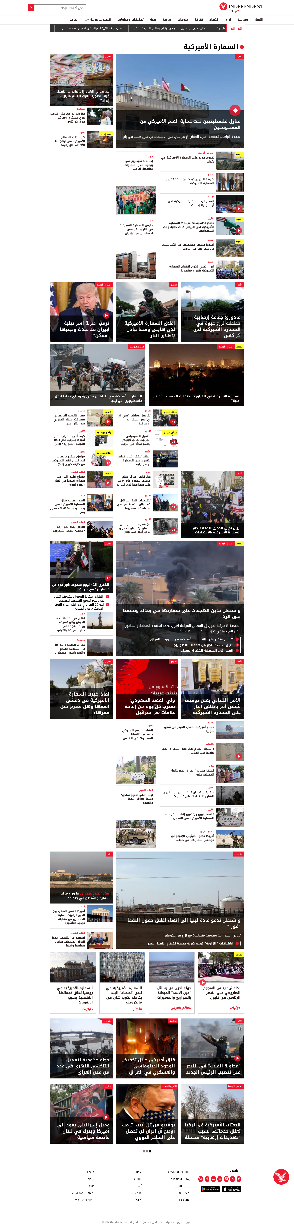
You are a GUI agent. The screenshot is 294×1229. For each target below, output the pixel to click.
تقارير (239, 57)
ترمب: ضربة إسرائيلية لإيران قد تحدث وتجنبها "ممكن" (84, 329)
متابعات (81, 109)
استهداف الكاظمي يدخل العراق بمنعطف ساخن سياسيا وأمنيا (68, 941)
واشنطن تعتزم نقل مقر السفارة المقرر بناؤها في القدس (187, 751)
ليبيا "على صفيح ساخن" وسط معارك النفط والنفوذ (137, 799)
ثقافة (199, 19)
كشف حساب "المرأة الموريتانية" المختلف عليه (192, 772)
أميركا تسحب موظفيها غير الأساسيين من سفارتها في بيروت (188, 247)
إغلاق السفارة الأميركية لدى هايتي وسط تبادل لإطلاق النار (149, 329)
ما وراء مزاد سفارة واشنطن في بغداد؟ (85, 895)
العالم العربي (78, 472)
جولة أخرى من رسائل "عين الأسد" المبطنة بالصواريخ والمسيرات (174, 993)
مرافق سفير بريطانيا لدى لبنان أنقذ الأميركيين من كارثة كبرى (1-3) (67, 460)
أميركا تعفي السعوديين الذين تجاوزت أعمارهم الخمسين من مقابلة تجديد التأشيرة (69, 917)
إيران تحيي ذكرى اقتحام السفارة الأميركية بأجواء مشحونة (191, 268)
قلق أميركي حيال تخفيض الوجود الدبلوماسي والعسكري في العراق (148, 1066)
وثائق (148, 472)
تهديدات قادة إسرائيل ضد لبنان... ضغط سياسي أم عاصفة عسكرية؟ (134, 504)
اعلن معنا (184, 1199)
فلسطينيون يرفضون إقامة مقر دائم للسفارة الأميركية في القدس (189, 816)
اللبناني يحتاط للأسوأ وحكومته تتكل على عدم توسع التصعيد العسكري (79, 599)
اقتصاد (214, 19)
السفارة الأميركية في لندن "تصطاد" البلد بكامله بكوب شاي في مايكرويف (124, 995)
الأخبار (258, 19)
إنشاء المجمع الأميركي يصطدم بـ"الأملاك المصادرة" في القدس (137, 734)
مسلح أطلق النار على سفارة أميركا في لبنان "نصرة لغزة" (69, 480)
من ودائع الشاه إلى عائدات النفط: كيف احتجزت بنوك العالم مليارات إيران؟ (83, 96)
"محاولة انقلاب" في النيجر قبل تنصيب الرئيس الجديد (213, 1069)
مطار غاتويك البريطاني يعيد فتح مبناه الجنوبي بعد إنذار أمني (69, 419)
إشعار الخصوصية (180, 1178)
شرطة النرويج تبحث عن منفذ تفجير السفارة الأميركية (190, 181)
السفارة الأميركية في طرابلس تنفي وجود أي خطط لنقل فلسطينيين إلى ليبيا (98, 398)
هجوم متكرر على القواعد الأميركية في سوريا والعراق (191, 639)
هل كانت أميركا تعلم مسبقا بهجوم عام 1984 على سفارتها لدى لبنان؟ (134, 480)
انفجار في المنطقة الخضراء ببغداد (207, 651)
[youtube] (219, 1179)
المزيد (74, 19)
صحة (153, 19)
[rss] (200, 1179)
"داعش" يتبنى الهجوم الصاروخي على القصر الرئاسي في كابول (221, 993)
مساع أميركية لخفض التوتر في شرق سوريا (189, 729)
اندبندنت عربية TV (98, 19)
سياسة (242, 19)
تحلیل (211, 788)
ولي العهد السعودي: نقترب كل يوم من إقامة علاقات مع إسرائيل (150, 706)
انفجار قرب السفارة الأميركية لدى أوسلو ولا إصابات (191, 203)
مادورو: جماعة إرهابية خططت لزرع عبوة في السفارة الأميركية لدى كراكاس (217, 326)
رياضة (167, 19)
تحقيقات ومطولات (130, 19)
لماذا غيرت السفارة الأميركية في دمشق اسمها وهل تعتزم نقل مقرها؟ (84, 703)
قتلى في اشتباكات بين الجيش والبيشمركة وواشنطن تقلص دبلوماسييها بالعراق (69, 624)
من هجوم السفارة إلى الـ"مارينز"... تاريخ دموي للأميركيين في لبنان (135, 528)
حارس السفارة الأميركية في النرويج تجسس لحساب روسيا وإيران (136, 229)
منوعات (183, 19)
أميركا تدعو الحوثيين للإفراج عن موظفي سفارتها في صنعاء (192, 838)
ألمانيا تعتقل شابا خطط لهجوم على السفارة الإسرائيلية (134, 460)
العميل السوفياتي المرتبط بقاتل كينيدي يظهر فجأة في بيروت (136, 440)
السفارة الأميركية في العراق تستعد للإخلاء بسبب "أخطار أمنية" (197, 398)
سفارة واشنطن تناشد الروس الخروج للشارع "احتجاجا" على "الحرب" (188, 794)
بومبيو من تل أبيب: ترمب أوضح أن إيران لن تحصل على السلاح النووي (148, 1131)
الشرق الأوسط (206, 153)
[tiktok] (207, 1179)
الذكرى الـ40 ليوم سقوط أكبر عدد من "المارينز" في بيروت (80, 587)
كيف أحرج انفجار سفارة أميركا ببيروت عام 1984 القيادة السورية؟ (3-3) (69, 440)
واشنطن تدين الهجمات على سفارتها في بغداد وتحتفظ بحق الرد (182, 614)
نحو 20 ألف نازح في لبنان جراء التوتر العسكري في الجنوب (79, 607)
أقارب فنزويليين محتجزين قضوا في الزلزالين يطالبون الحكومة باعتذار (181, 28)
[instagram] (226, 1179)
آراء (228, 19)
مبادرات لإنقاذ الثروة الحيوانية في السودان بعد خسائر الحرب (103, 28)
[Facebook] (239, 1179)
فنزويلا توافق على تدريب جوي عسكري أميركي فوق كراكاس (67, 117)
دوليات (210, 196)
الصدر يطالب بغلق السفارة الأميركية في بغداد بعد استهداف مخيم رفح (67, 506)
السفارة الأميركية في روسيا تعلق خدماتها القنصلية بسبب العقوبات (75, 995)
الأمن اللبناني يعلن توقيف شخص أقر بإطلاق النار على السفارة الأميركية (213, 706)
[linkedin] (213, 1179)
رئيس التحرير (182, 1185)
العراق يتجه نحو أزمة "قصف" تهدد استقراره (69, 529)
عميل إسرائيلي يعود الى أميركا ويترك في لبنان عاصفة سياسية (83, 1131)
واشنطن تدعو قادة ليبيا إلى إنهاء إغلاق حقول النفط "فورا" (184, 923)
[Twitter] (232, 1179)
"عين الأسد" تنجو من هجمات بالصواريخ (203, 645)
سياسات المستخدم (179, 1171)
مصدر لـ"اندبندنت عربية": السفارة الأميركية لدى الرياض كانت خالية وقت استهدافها (188, 227)
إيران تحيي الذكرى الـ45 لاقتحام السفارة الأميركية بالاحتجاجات (217, 530)
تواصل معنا (183, 1192)
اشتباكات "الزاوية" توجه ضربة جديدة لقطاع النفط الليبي (189, 943)
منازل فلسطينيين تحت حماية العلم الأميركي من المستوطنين (190, 124)
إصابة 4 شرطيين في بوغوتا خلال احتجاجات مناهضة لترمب (138, 165)
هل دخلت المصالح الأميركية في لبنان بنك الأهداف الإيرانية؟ (69, 141)
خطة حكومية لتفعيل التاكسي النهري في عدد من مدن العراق (83, 1066)
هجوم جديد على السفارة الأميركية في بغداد (187, 159)
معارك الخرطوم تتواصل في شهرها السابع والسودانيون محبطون (69, 648)
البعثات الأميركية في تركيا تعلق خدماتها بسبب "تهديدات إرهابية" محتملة (213, 1131)
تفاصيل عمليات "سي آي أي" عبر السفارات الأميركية (134, 419)
